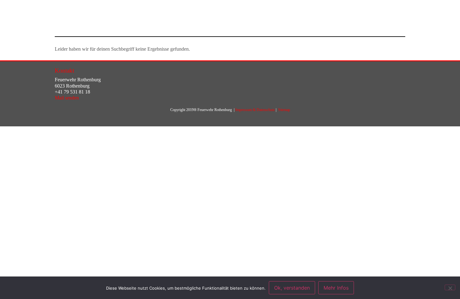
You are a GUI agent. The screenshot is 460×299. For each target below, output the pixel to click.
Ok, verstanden (292, 288)
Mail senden (67, 97)
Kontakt (64, 70)
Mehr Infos (336, 288)
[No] (450, 287)
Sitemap (284, 110)
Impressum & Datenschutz (255, 110)
